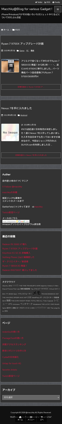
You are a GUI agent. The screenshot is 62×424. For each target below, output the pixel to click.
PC (27, 51)
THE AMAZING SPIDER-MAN (12, 297)
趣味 (32, 51)
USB (29, 297)
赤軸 (14, 308)
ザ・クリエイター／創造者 (15, 261)
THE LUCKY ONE (47, 304)
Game (21, 51)
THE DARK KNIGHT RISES (20, 301)
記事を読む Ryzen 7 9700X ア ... (31, 87)
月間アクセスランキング (14, 344)
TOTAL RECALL (37, 301)
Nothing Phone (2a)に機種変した (18, 257)
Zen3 (4, 301)
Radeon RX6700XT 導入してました (19, 270)
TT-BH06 (9, 294)
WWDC (45, 288)
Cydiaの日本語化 (10, 357)
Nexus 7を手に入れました (16, 108)
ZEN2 (10, 286)
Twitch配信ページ (11, 212)
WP (25, 297)
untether (41, 307)
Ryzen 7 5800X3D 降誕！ (15, 265)
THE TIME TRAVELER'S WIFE (29, 286)
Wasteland (37, 304)
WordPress (36, 297)
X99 (48, 308)
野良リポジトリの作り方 (14, 350)
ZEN (6, 311)
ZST (57, 294)
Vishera (50, 286)
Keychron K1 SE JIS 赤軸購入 (16, 253)
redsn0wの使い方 (11, 331)
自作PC (9, 308)
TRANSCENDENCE (48, 294)
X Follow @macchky (12, 186)
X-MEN (32, 308)
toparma (44, 286)
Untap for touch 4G (11, 363)
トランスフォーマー (25, 294)
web (16, 285)
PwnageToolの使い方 (13, 338)
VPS (10, 304)
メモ (36, 293)
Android (23, 115)
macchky (38, 206)
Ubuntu (5, 286)
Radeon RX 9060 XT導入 (14, 244)
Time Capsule (48, 301)
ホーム (6, 30)
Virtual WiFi (53, 289)
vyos (18, 289)
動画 (8, 300)
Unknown (16, 304)
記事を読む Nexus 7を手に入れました (31, 155)
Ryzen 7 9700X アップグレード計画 (22, 43)
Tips (32, 289)
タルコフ (37, 289)
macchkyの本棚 (9, 192)
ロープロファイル (22, 308)
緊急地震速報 (25, 289)
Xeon (15, 294)
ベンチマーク (26, 304)
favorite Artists (9, 369)
